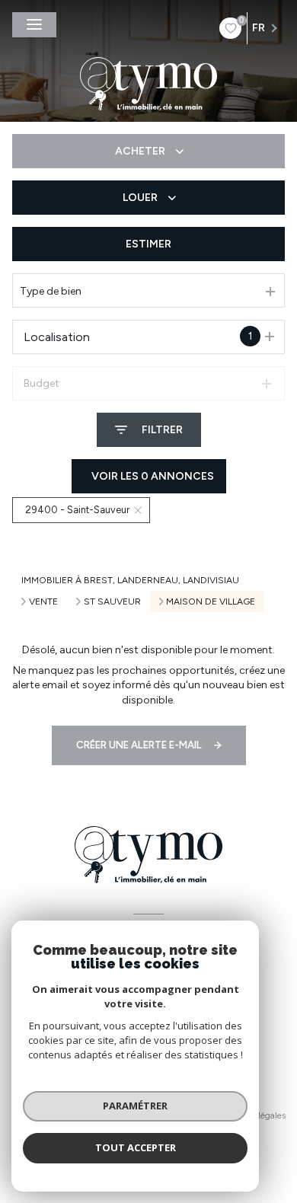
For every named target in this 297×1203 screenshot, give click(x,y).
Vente (43, 601)
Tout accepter (135, 1147)
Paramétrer (135, 1105)
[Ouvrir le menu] (34, 24)
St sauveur (112, 601)
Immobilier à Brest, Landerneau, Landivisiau (130, 580)
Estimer (148, 244)
